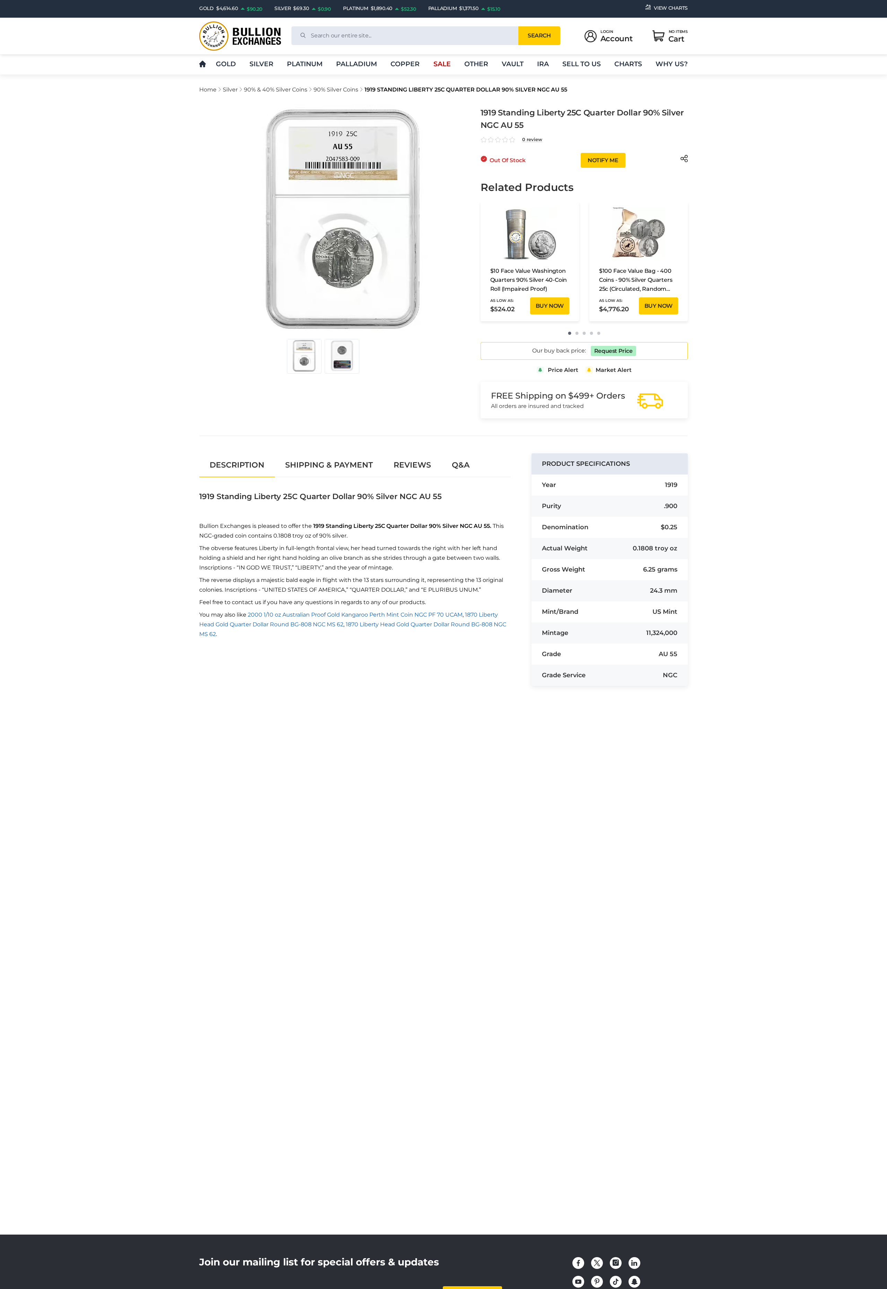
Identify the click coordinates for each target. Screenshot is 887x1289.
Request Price (613, 351)
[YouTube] (578, 1282)
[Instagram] (616, 1263)
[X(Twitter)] (597, 1263)
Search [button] (539, 35)
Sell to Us (581, 64)
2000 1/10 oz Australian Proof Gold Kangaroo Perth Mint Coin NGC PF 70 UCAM (355, 614)
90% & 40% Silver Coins (275, 89)
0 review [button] (532, 139)
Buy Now (550, 306)
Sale (442, 64)
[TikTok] (616, 1282)
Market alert (614, 370)
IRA (543, 64)
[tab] (237, 465)
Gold (226, 64)
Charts (628, 64)
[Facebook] (578, 1263)
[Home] (202, 64)
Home (208, 89)
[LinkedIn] (634, 1263)
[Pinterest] (597, 1282)
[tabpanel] (355, 565)
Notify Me (603, 160)
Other (476, 64)
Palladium (356, 64)
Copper (405, 64)
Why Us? (672, 64)
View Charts (671, 8)
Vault (513, 64)
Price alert (563, 370)
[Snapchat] (634, 1282)
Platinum (305, 64)
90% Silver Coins (336, 89)
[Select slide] (304, 356)
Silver (261, 64)
